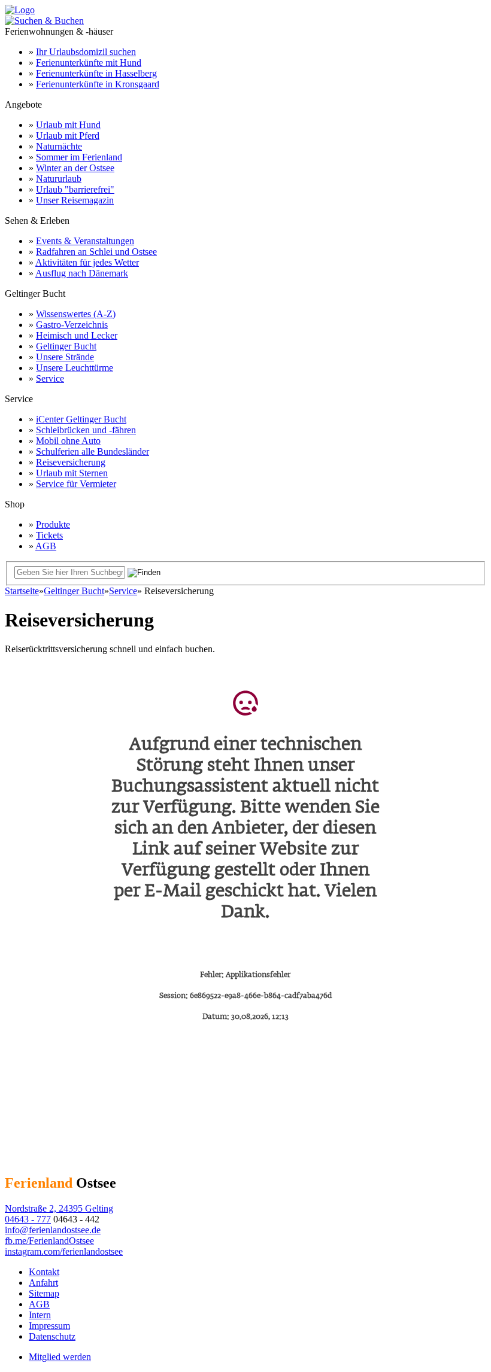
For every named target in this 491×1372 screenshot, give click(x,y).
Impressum (49, 1326)
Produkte (53, 524)
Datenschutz (52, 1336)
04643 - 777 (28, 1219)
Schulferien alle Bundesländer (92, 451)
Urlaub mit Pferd (67, 135)
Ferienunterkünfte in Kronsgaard (97, 84)
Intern (40, 1315)
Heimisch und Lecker (76, 335)
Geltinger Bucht (66, 346)
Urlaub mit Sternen (72, 473)
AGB (45, 546)
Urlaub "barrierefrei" (75, 189)
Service (50, 378)
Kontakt (44, 1272)
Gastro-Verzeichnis (72, 325)
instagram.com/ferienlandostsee (64, 1251)
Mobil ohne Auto (68, 441)
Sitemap (44, 1293)
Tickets (49, 535)
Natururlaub (58, 179)
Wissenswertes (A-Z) (76, 314)
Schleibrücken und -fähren (86, 430)
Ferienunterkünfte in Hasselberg (96, 73)
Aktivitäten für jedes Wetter (87, 262)
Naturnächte (59, 146)
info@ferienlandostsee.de (53, 1230)
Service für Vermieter (76, 484)
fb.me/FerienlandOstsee (49, 1241)
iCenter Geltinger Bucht (81, 419)
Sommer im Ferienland (79, 157)
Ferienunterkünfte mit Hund (88, 62)
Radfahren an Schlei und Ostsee (96, 252)
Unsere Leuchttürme (74, 368)
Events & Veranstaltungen (85, 241)
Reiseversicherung (70, 462)
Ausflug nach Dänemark (81, 273)
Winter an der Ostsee (75, 168)
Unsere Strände (65, 357)
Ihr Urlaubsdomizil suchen (86, 52)
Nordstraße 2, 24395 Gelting (59, 1208)
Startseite (22, 591)
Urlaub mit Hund (68, 125)
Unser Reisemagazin (75, 200)
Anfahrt (43, 1282)
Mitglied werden (60, 1357)
